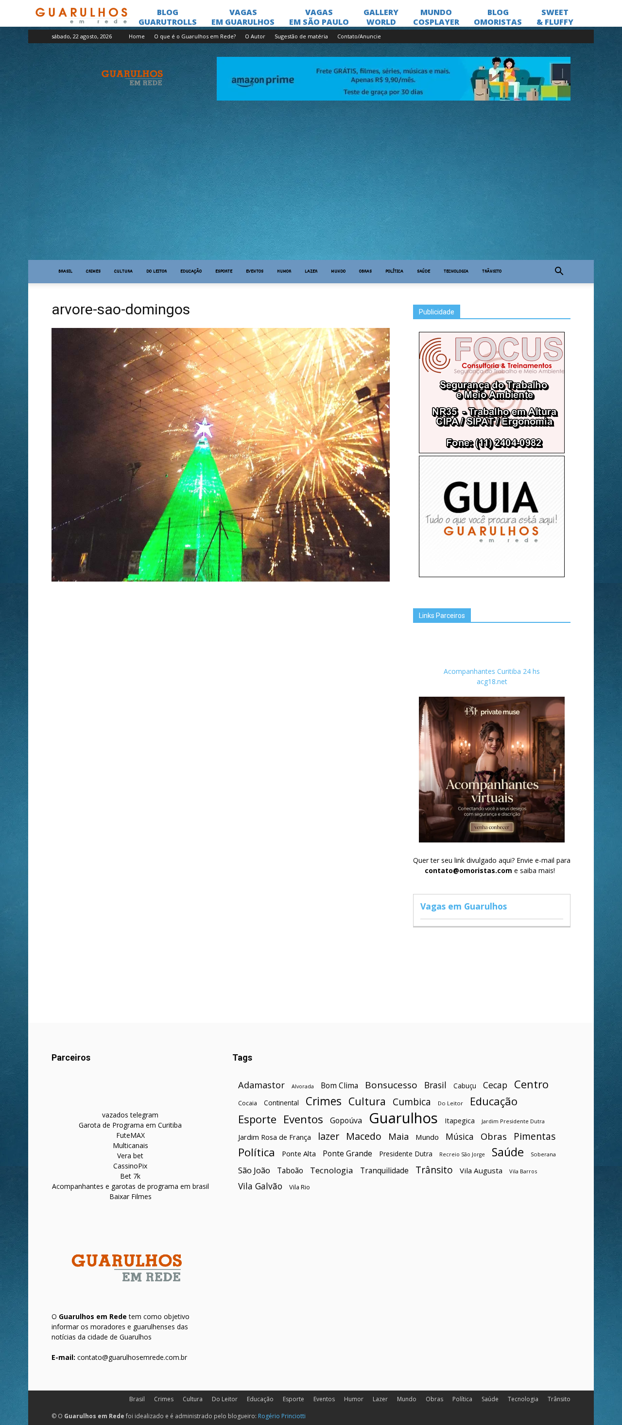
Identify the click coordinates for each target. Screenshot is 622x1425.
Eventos (254, 271)
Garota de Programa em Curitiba (130, 1125)
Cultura (123, 271)
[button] (558, 271)
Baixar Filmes (130, 1196)
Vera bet (130, 1155)
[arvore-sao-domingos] (221, 579)
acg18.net (492, 681)
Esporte (223, 271)
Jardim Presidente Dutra (513, 1121)
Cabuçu (464, 1085)
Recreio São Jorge (462, 1154)
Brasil (65, 271)
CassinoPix (130, 1165)
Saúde (423, 271)
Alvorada (303, 1086)
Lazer (311, 271)
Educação (191, 271)
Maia (398, 1136)
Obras (365, 271)
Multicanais (130, 1145)
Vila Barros (523, 1171)
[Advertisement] (311, 187)
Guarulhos (403, 1118)
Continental (281, 1102)
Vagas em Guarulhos (463, 906)
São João (254, 1170)
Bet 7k (130, 1176)
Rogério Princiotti (282, 1416)
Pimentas (535, 1136)
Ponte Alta (299, 1153)
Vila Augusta (481, 1170)
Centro (531, 1084)
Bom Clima (339, 1086)
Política (394, 271)
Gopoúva (346, 1121)
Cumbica (412, 1102)
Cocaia (247, 1103)
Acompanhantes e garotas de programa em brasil (130, 1186)
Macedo (363, 1136)
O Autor (255, 36)
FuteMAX (130, 1135)
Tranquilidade (384, 1171)
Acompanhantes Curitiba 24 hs (492, 671)
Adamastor (261, 1085)
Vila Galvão (260, 1186)
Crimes (93, 271)
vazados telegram (130, 1114)
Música (460, 1137)
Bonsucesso (391, 1085)
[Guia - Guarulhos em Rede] (492, 574)
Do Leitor (156, 271)
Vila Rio (299, 1187)
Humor (284, 271)
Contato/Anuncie (359, 36)
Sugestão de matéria (301, 36)
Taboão (290, 1171)
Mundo (338, 271)
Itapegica (460, 1120)
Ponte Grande (347, 1154)
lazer (328, 1136)
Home (137, 36)
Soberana (543, 1154)
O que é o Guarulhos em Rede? (195, 36)
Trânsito (491, 271)
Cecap (495, 1085)
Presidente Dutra (405, 1153)
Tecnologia (456, 271)
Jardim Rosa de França (274, 1137)
